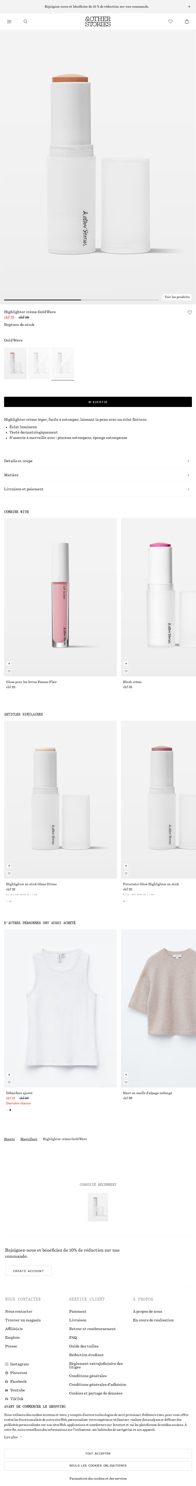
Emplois (12, 1338)
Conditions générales (88, 1376)
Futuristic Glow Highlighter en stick (151, 884)
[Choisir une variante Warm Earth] (15, 363)
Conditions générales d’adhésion (97, 1385)
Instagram (19, 1364)
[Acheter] (9, 21)
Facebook (18, 1381)
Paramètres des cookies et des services (98, 1478)
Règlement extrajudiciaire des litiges (96, 1365)
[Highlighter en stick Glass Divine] (60, 800)
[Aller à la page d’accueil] (98, 21)
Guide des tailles (84, 1346)
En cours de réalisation (153, 1320)
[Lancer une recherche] (25, 21)
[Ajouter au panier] (9, 664)
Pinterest (19, 1373)
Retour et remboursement (92, 1329)
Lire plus (11, 1437)
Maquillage (28, 1139)
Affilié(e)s (14, 1329)
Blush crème (132, 682)
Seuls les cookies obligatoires (98, 1465)
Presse (11, 1346)
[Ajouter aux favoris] (190, 312)
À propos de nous (147, 1311)
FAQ (73, 1338)
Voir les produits (177, 297)
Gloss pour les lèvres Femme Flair (31, 682)
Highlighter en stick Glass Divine (31, 884)
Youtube (17, 1390)
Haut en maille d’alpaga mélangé (147, 1093)
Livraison (78, 1320)
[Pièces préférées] (170, 21)
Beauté (9, 1139)
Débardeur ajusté (19, 1093)
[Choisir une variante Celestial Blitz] (39, 363)
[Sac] (187, 21)
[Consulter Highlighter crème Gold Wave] (98, 1207)
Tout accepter (98, 1453)
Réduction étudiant (86, 1355)
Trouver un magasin (23, 1320)
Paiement (78, 1311)
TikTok (16, 1399)
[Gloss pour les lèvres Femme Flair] (60, 597)
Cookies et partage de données (95, 1393)
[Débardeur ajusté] (60, 1008)
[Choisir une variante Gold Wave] (62, 363)
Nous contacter (18, 1311)
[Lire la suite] (98, 6)
